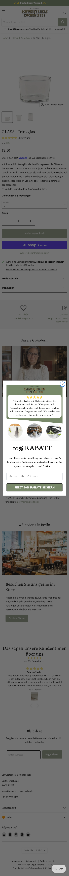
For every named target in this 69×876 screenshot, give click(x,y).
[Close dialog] (62, 384)
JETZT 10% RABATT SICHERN (34, 487)
